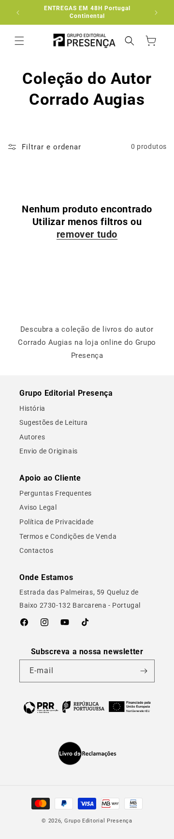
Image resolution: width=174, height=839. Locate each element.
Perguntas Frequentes (55, 493)
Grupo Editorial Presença (98, 821)
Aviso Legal (38, 507)
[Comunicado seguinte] (156, 12)
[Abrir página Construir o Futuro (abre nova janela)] (87, 706)
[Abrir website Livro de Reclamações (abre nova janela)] (87, 753)
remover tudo (87, 234)
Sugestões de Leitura (53, 422)
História (32, 408)
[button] (19, 40)
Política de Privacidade (56, 522)
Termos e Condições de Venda (67, 536)
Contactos (36, 550)
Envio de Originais (48, 451)
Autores (32, 437)
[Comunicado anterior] (18, 12)
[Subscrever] (143, 671)
